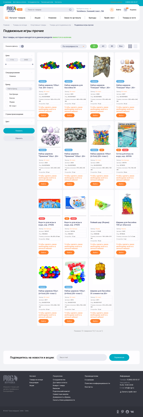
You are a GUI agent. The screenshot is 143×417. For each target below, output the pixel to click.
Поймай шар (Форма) (99, 222)
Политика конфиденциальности (97, 383)
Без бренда (125, 160)
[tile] (129, 46)
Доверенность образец (61, 397)
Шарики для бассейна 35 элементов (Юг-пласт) (100, 293)
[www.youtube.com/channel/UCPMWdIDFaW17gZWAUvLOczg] (127, 411)
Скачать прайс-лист (129, 392)
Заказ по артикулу (72, 18)
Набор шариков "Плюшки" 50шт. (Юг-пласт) (126, 87)
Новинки (52, 18)
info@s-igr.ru (129, 388)
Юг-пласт (46, 91)
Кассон (123, 229)
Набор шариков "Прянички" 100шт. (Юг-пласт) (75, 156)
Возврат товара (59, 385)
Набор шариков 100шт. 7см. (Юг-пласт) (49, 86)
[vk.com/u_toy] (132, 411)
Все (120, 46)
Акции (37, 18)
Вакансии (56, 388)
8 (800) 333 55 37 (133, 380)
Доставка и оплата (19, 2)
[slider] (6, 64)
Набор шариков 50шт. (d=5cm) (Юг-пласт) (49, 292)
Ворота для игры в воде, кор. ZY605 (73, 223)
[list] (134, 46)
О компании (7, 2)
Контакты (58, 2)
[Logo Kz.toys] (14, 9)
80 (112, 46)
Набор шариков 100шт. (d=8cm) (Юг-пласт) (74, 292)
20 (94, 46)
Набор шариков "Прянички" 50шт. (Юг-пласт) (49, 156)
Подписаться (119, 357)
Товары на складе (36, 380)
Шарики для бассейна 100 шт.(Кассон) (126, 223)
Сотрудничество (33, 2)
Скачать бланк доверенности (64, 400)
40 (103, 46)
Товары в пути (129, 18)
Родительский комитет (61, 391)
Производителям (47, 2)
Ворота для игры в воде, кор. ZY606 (47, 223)
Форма (98, 229)
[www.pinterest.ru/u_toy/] (117, 411)
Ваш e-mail (4, 345)
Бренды (92, 18)
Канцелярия (33, 382)
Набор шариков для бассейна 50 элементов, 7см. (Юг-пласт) (74, 89)
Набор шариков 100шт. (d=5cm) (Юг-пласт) (100, 155)
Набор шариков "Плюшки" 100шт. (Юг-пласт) (100, 87)
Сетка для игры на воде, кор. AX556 (124, 155)
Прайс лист (109, 18)
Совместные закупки (60, 394)
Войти (43, 115)
